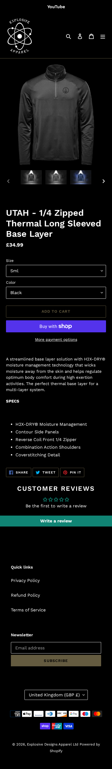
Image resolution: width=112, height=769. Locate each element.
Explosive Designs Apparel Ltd (52, 744)
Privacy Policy (25, 580)
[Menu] (102, 36)
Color (11, 282)
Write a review (56, 520)
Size (10, 260)
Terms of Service (28, 610)
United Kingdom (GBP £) (54, 694)
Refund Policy (25, 595)
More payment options (56, 339)
